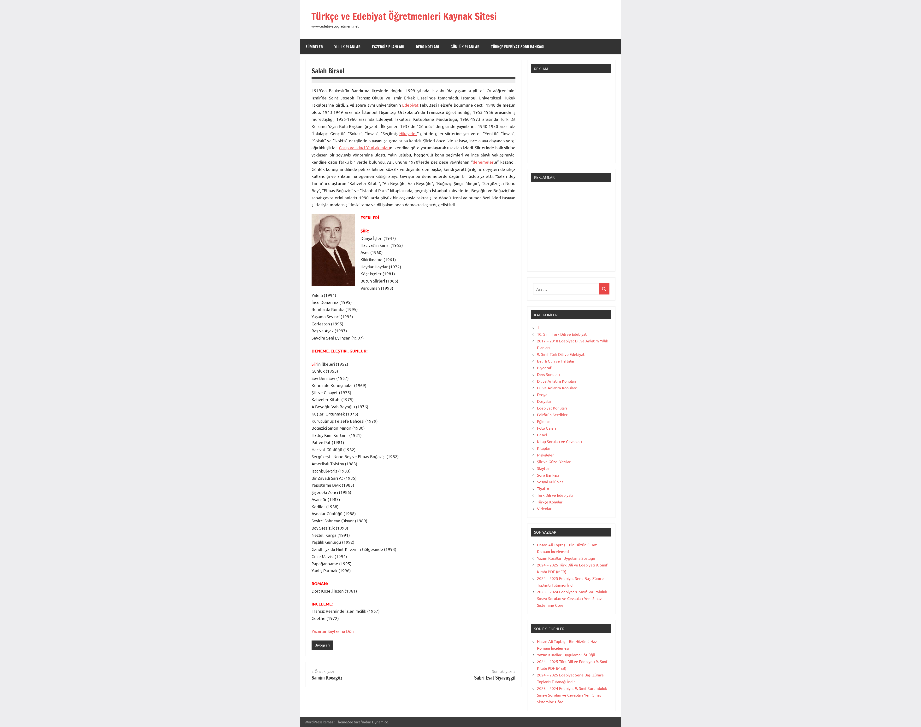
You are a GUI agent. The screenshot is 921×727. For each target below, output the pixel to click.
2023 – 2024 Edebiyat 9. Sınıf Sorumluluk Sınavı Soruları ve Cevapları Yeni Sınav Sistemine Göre (572, 598)
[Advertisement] (571, 120)
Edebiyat (410, 104)
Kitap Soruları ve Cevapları (559, 441)
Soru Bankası (548, 475)
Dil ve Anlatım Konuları (556, 381)
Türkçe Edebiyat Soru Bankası (517, 46)
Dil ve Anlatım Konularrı (557, 387)
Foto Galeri (546, 428)
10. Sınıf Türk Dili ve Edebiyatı (562, 334)
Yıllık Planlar (347, 46)
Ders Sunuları (548, 374)
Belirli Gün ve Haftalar (555, 360)
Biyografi (322, 645)
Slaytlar (543, 468)
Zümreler (314, 46)
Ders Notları (427, 46)
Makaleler (545, 454)
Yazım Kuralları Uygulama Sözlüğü (566, 558)
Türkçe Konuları (550, 501)
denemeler (483, 161)
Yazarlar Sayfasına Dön (333, 631)
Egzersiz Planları (388, 46)
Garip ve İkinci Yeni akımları (364, 147)
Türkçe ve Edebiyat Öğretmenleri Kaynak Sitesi (404, 16)
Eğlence (543, 421)
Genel (542, 434)
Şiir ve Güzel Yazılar (554, 461)
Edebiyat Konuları (552, 407)
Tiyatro (543, 488)
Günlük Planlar (465, 46)
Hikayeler (408, 133)
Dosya (542, 394)
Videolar (544, 508)
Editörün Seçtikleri (552, 414)
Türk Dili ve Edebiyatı (555, 495)
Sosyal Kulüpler (550, 481)
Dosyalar (544, 401)
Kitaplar (543, 448)
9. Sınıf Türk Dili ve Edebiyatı (561, 354)
